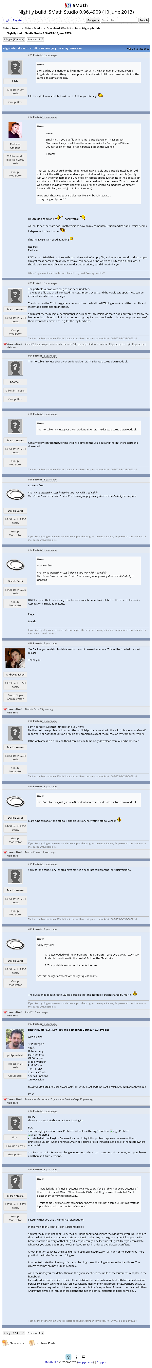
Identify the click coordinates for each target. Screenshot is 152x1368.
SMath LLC (51, 1362)
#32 (30, 929)
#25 (30, 414)
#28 (30, 643)
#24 (30, 355)
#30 (30, 786)
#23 (30, 283)
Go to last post (140, 48)
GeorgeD (15, 382)
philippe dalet (15, 1055)
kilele (15, 81)
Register (18, 20)
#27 (30, 550)
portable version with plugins (50, 289)
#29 (30, 721)
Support (102, 1362)
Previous (32, 39)
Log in (6, 20)
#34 (30, 1111)
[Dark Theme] (76, 1357)
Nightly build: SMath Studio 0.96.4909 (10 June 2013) (39, 33)
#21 (30, 55)
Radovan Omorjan (15, 145)
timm (15, 1137)
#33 (30, 1024)
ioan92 (29, 344)
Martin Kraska (15, 309)
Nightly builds (91, 28)
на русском (85, 1362)
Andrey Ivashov (15, 674)
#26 (30, 479)
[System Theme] (83, 1357)
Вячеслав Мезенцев (60, 344)
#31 (30, 864)
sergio (127, 344)
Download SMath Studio (62, 28)
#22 (30, 117)
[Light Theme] (68, 1357)
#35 (30, 1169)
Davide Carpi (15, 510)
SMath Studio (33, 28)
